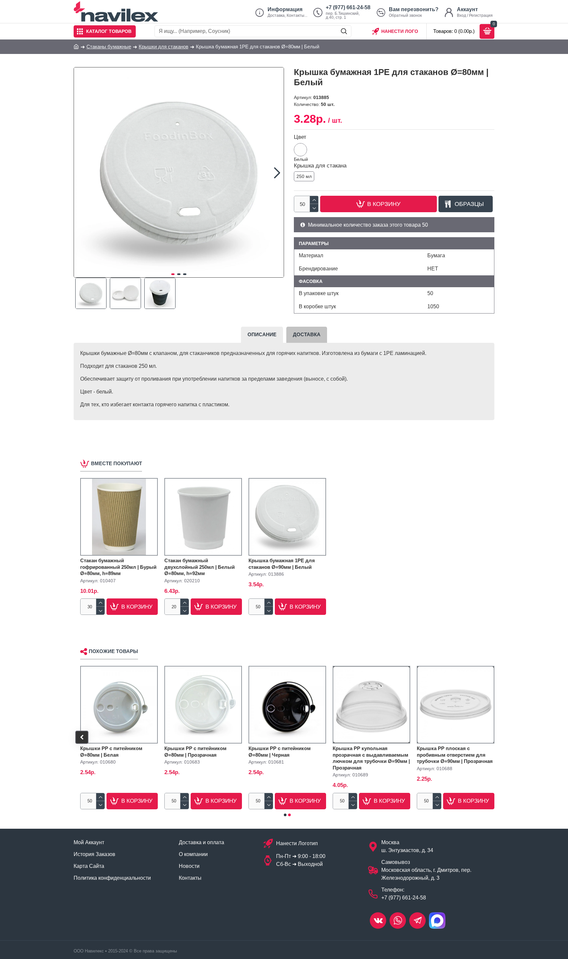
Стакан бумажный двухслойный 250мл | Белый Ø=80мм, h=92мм (199, 567)
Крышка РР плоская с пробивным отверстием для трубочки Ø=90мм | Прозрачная (455, 754)
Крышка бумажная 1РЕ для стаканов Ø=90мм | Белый (281, 564)
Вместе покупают (116, 463)
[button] (80, 172)
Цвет (300, 137)
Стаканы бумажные (108, 46)
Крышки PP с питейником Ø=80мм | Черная (279, 751)
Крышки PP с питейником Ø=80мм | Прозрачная (195, 751)
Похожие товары (113, 651)
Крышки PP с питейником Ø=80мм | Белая (111, 751)
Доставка (306, 334)
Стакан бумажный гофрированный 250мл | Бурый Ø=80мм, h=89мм (118, 567)
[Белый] (300, 149)
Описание (262, 334)
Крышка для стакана (320, 166)
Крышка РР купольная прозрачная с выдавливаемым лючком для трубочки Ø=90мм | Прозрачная (371, 757)
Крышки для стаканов (163, 46)
